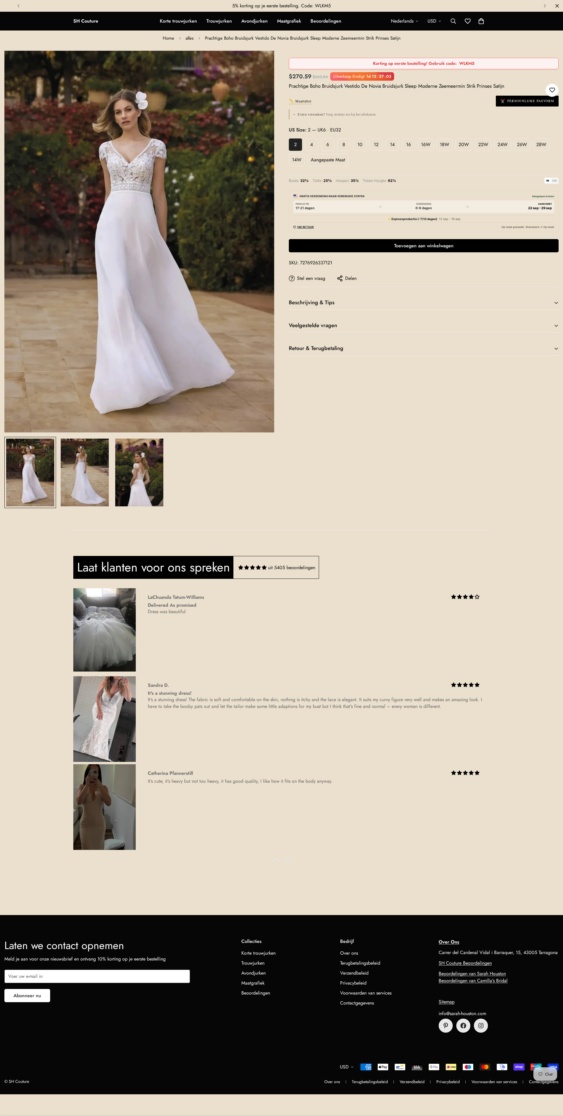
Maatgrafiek (289, 21)
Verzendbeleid (354, 973)
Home (168, 38)
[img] (252, 567)
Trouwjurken (219, 21)
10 (359, 144)
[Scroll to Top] (551, 1084)
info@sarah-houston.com (462, 1013)
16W (425, 144)
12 (376, 144)
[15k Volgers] (463, 1026)
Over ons (349, 953)
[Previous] (18, 6)
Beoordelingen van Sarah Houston (472, 973)
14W (296, 159)
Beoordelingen (326, 21)
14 (392, 144)
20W (464, 144)
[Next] (544, 6)
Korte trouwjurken (178, 21)
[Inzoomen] (261, 63)
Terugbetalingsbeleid (360, 963)
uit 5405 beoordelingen (291, 567)
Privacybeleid (353, 983)
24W (503, 144)
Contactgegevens (357, 1003)
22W (483, 144)
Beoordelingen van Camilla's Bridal (473, 980)
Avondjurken (254, 21)
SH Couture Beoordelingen (465, 963)
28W (541, 144)
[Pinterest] (446, 1026)
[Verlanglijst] (552, 90)
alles (190, 38)
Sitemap (447, 1001)
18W (444, 144)
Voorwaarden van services (365, 993)
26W (522, 144)
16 (408, 144)
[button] (481, 21)
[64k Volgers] (481, 1026)
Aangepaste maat (328, 159)
